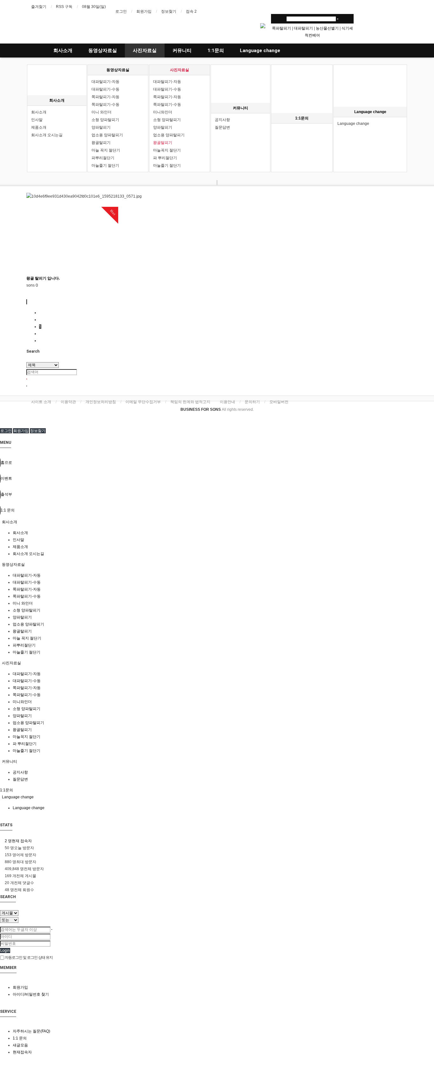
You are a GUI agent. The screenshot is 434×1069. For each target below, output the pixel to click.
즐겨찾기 (38, 6)
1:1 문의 (20, 1038)
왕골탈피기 (101, 142)
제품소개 (38, 127)
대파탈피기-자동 (105, 81)
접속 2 (191, 11)
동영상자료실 (102, 50)
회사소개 (62, 50)
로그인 (121, 11)
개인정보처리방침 (100, 402)
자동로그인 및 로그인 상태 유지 (28, 957)
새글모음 (20, 1045)
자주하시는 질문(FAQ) (31, 1031)
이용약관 (68, 402)
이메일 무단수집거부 (143, 402)
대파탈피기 (303, 28)
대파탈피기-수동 (105, 89)
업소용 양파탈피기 (107, 135)
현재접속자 (22, 1052)
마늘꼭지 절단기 (167, 150)
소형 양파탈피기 (105, 120)
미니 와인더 (102, 112)
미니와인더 (162, 112)
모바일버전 (278, 402)
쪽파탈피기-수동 (105, 104)
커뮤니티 (182, 50)
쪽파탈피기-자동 (105, 97)
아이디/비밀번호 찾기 (31, 994)
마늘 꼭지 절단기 (106, 150)
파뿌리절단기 (103, 158)
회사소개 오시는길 (47, 135)
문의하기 (252, 402)
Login (5, 950)
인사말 (37, 120)
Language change (260, 50)
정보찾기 (168, 11)
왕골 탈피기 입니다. (43, 278)
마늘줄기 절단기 (105, 165)
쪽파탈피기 (281, 28)
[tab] (217, 521)
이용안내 (227, 402)
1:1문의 (215, 50)
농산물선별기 (327, 28)
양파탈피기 (101, 127)
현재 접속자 (18, 841)
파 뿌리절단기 (165, 158)
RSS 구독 (64, 6)
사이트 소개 (41, 402)
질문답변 (222, 127)
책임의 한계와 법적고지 (190, 402)
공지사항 (222, 120)
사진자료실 (145, 50)
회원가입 (144, 11)
